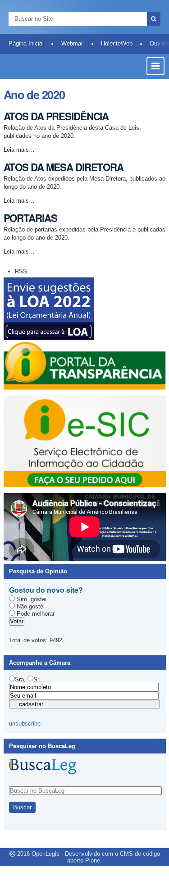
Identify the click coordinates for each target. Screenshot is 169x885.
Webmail (72, 43)
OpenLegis (45, 853)
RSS (21, 271)
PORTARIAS (30, 218)
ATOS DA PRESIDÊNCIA (56, 116)
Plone (92, 860)
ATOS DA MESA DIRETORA (63, 167)
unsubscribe (25, 723)
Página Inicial (26, 43)
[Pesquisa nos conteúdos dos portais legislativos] (43, 771)
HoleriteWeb (116, 43)
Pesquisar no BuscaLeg (42, 746)
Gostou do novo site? (46, 590)
